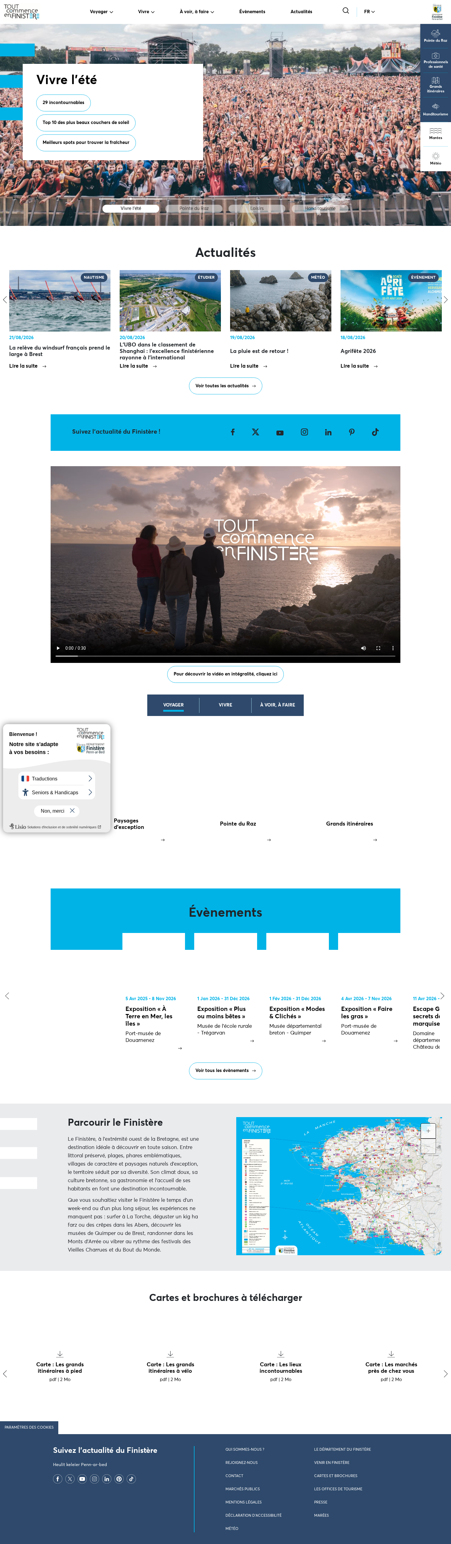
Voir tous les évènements (222, 1070)
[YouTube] (82, 1479)
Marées (435, 138)
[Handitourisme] (320, 199)
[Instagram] (94, 1479)
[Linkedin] (106, 1479)
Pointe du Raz (435, 41)
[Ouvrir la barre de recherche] (346, 11)
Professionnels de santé (436, 64)
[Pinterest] (119, 1479)
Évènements (252, 12)
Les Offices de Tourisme (338, 1489)
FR (367, 12)
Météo (435, 163)
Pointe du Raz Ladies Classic (73, 148)
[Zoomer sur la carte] (428, 1131)
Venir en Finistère (331, 1463)
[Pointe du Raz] (194, 199)
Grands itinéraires (435, 89)
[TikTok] (131, 1479)
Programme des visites (67, 128)
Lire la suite (23, 366)
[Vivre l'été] (130, 199)
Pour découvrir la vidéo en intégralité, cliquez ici (225, 674)
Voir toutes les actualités (222, 386)
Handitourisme (435, 114)
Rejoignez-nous (242, 1463)
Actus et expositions (129, 128)
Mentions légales (244, 1502)
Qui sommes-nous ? (245, 1450)
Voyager (99, 12)
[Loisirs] (257, 199)
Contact (234, 1476)
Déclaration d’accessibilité (254, 1516)
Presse (320, 1502)
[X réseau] (70, 1479)
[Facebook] (57, 1479)
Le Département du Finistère (342, 1450)
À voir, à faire (194, 12)
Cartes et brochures (335, 1476)
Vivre (143, 12)
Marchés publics (243, 1489)
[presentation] (5, 996)
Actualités (301, 12)
